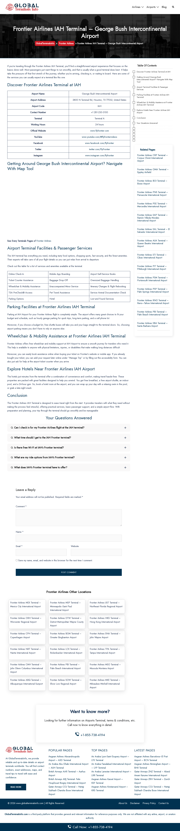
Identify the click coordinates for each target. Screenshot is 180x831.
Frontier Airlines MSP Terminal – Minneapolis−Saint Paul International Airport (65, 606)
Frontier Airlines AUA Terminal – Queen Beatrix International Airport (152, 243)
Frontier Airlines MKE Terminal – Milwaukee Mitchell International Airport (105, 683)
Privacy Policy (149, 803)
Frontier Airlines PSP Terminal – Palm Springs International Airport (153, 290)
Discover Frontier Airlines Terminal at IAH (153, 72)
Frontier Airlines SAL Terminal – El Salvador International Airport (153, 231)
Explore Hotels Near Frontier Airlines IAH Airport (153, 111)
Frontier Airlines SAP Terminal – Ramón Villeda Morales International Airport (152, 217)
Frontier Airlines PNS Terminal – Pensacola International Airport (152, 194)
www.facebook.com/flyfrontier (99, 143)
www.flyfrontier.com (99, 130)
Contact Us (163, 803)
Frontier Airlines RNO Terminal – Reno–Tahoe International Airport (153, 302)
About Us (123, 803)
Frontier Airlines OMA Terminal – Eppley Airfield (153, 171)
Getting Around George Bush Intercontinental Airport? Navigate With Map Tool (154, 79)
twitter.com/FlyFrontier (99, 149)
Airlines (136, 7)
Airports (151, 7)
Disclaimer (135, 803)
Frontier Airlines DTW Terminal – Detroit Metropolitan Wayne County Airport (67, 621)
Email (19, 546)
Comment (21, 506)
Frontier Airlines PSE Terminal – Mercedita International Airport (152, 205)
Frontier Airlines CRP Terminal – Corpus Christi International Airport (152, 158)
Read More (16, 787)
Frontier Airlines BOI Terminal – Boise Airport (152, 182)
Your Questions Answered (147, 123)
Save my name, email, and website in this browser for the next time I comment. (55, 560)
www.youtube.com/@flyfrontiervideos (99, 137)
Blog (164, 7)
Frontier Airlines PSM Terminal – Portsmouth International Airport (152, 279)
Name (19, 532)
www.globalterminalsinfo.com (29, 803)
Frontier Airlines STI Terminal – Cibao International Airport (151, 256)
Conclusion (141, 118)
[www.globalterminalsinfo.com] (22, 6)
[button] (173, 7)
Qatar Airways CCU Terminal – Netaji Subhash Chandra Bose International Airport (66, 790)
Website (75, 546)
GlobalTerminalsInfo (45, 43)
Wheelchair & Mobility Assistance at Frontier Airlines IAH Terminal (154, 103)
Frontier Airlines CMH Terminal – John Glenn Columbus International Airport (26, 668)
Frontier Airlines (66, 43)
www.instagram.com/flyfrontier (99, 155)
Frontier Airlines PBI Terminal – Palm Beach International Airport (152, 313)
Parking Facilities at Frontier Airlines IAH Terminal (153, 96)
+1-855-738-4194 (92, 734)
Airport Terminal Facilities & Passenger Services (152, 88)
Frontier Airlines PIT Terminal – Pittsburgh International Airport (152, 268)
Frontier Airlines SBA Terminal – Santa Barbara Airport (152, 325)
